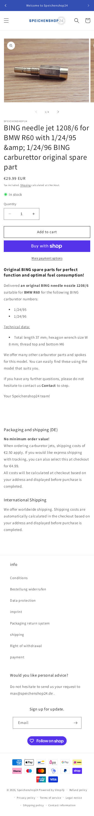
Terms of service (50, 797)
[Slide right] (58, 111)
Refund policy (78, 790)
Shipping (25, 185)
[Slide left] (36, 111)
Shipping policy (33, 805)
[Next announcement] (88, 5)
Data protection (23, 600)
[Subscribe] (75, 723)
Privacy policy (26, 797)
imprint (16, 611)
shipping (17, 634)
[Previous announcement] (5, 5)
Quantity (10, 204)
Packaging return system (30, 623)
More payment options (47, 258)
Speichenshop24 (27, 790)
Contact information (61, 805)
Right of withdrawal (26, 646)
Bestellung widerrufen (28, 589)
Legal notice (74, 797)
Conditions (19, 578)
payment (17, 657)
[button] (6, 20)
